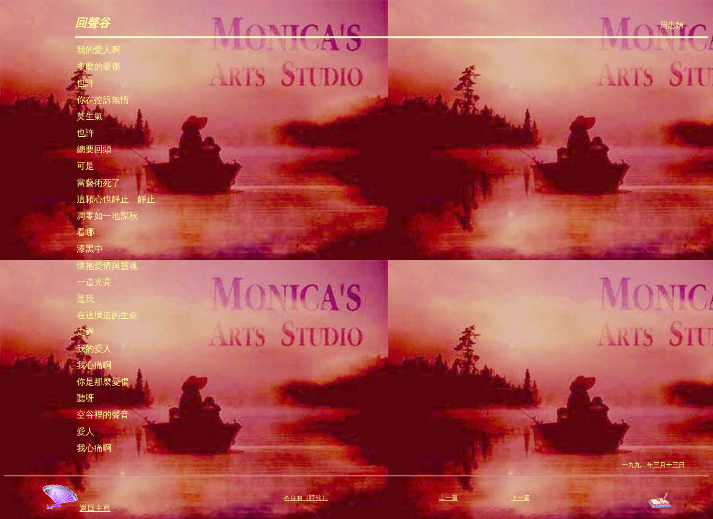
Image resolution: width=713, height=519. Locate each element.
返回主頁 (95, 508)
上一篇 (448, 497)
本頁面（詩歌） (306, 497)
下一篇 (520, 497)
